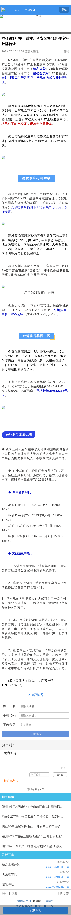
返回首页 (22, 901)
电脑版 (49, 901)
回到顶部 (63, 893)
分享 (55, 10)
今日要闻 (30, 9)
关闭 (68, 18)
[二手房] (35, 24)
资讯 (17, 9)
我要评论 (35, 910)
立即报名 (35, 734)
